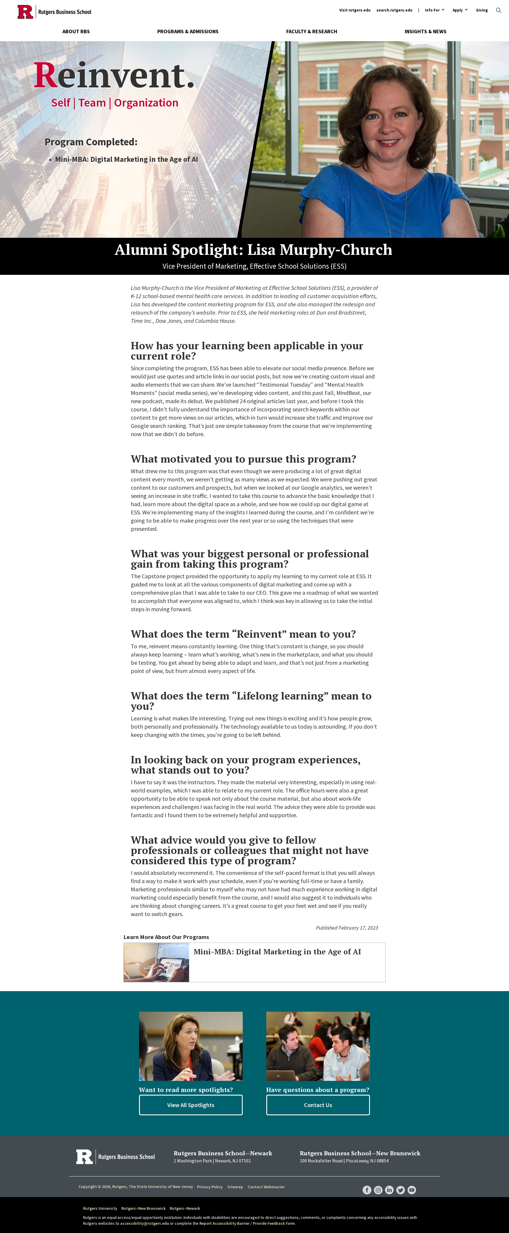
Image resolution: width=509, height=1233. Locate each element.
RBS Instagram (378, 1184)
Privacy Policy (210, 1186)
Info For (432, 10)
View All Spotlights (190, 1105)
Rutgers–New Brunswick (143, 1208)
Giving (482, 10)
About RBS (76, 31)
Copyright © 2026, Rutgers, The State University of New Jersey (136, 1186)
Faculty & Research (311, 31)
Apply (458, 10)
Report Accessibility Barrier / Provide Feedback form (247, 1223)
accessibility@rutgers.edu (144, 1223)
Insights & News (426, 31)
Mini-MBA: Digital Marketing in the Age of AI (277, 951)
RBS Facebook (367, 1184)
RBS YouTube (411, 1184)
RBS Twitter (400, 1184)
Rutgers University (100, 1208)
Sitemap (235, 1186)
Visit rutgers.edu (355, 10)
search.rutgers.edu (394, 10)
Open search (498, 10)
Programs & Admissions (188, 31)
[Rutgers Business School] (54, 11)
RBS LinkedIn (389, 1184)
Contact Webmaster (266, 1186)
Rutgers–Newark (185, 1208)
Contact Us (318, 1105)
